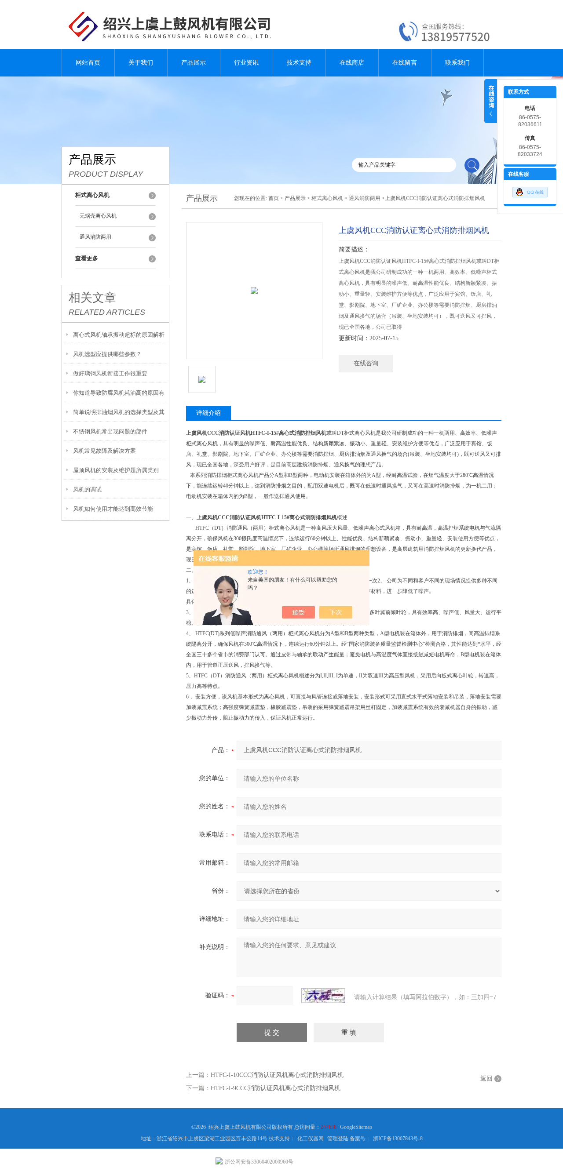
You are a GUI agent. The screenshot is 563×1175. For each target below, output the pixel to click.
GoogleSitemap (356, 1127)
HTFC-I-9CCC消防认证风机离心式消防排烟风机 (275, 1088)
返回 (486, 1078)
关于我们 (140, 62)
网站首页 (88, 62)
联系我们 (457, 62)
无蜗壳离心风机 (98, 216)
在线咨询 (366, 363)
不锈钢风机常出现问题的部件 (110, 431)
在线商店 (352, 62)
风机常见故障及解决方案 (104, 450)
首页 (273, 198)
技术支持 (299, 62)
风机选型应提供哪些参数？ (107, 354)
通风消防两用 (95, 237)
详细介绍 (208, 413)
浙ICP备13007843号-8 (398, 1138)
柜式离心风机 (327, 198)
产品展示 (193, 62)
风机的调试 (87, 489)
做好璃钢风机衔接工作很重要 (110, 373)
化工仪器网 (310, 1138)
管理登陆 (337, 1138)
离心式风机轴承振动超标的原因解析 (119, 334)
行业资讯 (246, 62)
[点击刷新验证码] (323, 995)
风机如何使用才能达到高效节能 (113, 509)
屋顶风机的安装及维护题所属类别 (116, 470)
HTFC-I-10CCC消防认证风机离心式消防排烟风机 (277, 1075)
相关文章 (92, 297)
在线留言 (404, 62)
